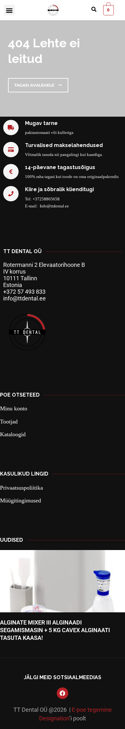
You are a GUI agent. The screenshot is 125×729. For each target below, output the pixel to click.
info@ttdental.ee (24, 298)
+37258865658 (46, 199)
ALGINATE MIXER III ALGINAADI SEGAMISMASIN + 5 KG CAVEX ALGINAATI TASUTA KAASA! (55, 630)
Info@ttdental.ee (54, 206)
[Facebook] (62, 693)
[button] (9, 10)
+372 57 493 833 (24, 291)
